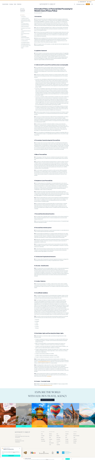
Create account (11, 455)
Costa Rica (58, 444)
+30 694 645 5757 (82, 1)
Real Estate (19, 4)
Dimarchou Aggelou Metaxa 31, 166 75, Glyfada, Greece (22, 436)
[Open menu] (92, 4)
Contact (90, 1)
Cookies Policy (22, 11)
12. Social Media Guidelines (25, 42)
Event (66, 435)
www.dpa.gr (49, 376)
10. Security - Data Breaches (25, 39)
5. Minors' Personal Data (25, 26)
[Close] (19, 448)
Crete (50, 444)
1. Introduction (23, 16)
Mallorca (58, 435)
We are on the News (76, 435)
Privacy (47, 459)
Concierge (11, 4)
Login (74, 437)
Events (15, 4)
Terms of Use (22, 8)
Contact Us (75, 439)
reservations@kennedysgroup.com (44, 361)
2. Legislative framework (25, 18)
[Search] (74, 4)
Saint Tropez (58, 437)
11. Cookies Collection (24, 40)
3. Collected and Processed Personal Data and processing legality (25, 21)
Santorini (50, 435)
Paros (50, 437)
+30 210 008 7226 (17, 437)
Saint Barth (58, 439)
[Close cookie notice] (71, 458)
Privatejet (66, 439)
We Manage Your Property (80, 4)
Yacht (66, 437)
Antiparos (50, 439)
